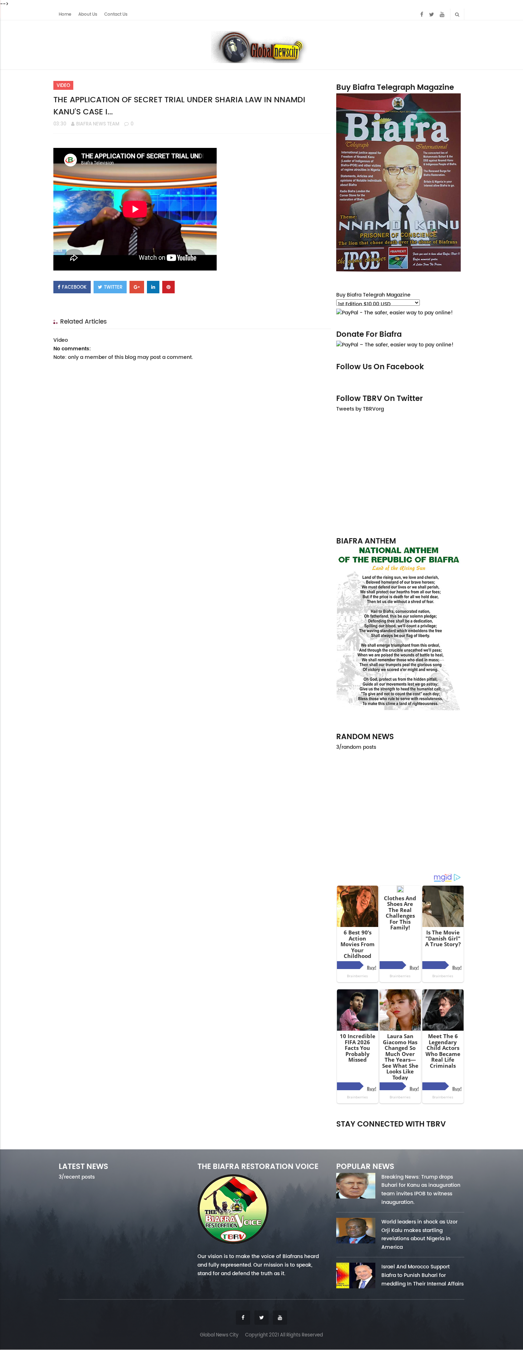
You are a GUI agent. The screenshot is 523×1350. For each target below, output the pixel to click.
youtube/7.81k (445, 1134)
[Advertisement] (400, 474)
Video (63, 85)
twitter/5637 (400, 1134)
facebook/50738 (355, 1134)
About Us (87, 14)
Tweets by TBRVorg (360, 408)
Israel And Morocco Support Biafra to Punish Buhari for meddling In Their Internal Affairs (422, 1275)
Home (65, 14)
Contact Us (115, 14)
